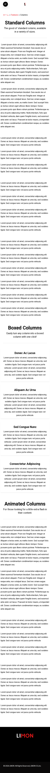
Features (14, 14)
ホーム (6, 14)
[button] (5, 4)
